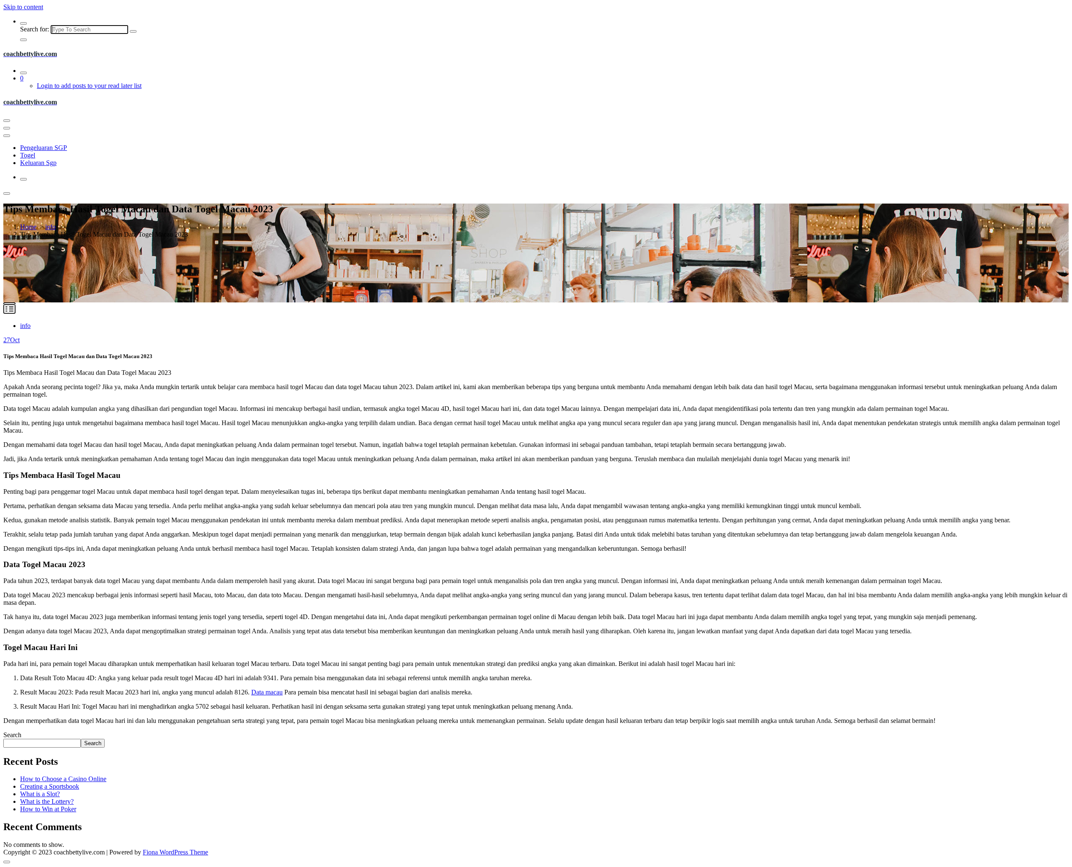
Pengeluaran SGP (43, 147)
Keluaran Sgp (38, 162)
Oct (11, 339)
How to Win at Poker (48, 809)
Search (12, 734)
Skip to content (23, 6)
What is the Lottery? (47, 801)
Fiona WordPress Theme (175, 852)
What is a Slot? (40, 793)
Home (28, 226)
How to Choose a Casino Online (63, 778)
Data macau (267, 692)
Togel (27, 155)
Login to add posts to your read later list (89, 85)
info (50, 226)
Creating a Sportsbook (49, 786)
